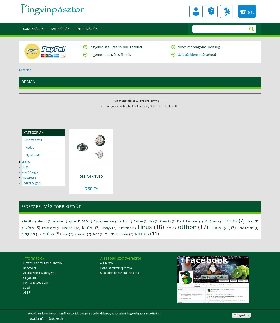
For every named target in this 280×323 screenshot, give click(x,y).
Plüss (25, 167)
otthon (187, 227)
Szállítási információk (226, 11)
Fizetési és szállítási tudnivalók (43, 263)
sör (65, 234)
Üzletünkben (188, 54)
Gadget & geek (31, 183)
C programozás (104, 221)
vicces (142, 233)
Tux (107, 234)
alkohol (42, 221)
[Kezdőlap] (51, 17)
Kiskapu (68, 227)
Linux (145, 227)
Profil (196, 11)
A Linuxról (106, 263)
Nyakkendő (33, 155)
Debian (138, 221)
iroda (231, 220)
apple (72, 221)
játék (250, 221)
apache (58, 221)
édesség (165, 221)
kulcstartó (124, 228)
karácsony (49, 228)
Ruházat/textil (33, 140)
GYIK (211, 11)
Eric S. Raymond (187, 221)
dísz (151, 221)
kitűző (88, 227)
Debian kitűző (91, 176)
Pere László (246, 228)
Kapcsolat (29, 268)
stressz (80, 234)
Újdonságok (33, 29)
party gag (220, 227)
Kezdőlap (25, 70)
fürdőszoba (211, 221)
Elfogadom (241, 315)
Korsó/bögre (30, 172)
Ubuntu (122, 234)
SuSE (96, 234)
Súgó (26, 287)
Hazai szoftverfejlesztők (116, 268)
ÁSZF (26, 292)
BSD (85, 221)
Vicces (26, 162)
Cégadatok (30, 278)
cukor (123, 221)
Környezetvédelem (35, 283)
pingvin (28, 234)
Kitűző (30, 147)
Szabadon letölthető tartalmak (120, 273)
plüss (48, 233)
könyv (106, 227)
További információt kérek (45, 319)
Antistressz (29, 178)
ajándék (26, 221)
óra (169, 228)
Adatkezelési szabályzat (39, 273)
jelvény (27, 227)
